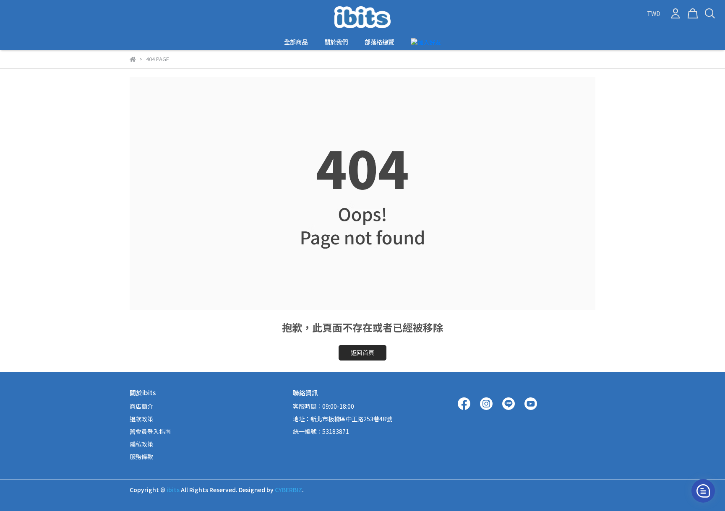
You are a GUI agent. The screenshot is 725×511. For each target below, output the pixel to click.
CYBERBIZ (288, 489)
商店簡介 (141, 406)
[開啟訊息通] (703, 491)
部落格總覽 (379, 42)
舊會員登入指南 (150, 431)
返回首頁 (362, 352)
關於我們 (336, 42)
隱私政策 (141, 444)
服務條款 (141, 456)
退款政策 (141, 419)
